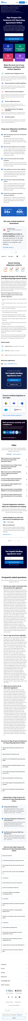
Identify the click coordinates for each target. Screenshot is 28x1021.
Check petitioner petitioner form (9, 927)
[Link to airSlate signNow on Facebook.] (8, 997)
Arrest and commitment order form (10, 887)
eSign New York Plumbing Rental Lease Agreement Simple (13, 759)
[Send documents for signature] (8, 48)
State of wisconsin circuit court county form (12, 882)
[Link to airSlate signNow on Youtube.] (19, 997)
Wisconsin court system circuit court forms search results (13, 917)
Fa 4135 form (5, 898)
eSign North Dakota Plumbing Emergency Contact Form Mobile (13, 766)
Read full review (6, 534)
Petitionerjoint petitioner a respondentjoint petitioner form (12, 910)
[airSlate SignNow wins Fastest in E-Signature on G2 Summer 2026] (22, 270)
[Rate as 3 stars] (10, 363)
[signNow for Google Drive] (6, 403)
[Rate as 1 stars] (8, 363)
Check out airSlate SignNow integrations (12, 415)
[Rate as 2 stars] (9, 363)
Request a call (14, 384)
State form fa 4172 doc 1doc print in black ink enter (12, 950)
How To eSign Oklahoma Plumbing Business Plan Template (13, 783)
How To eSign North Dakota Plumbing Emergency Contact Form (13, 772)
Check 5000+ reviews (7, 247)
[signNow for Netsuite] (18, 410)
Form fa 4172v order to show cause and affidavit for (13, 872)
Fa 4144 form (5, 922)
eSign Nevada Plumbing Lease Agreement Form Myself (13, 748)
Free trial (22, 2)
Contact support (16, 454)
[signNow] (4, 2)
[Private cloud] (8, 57)
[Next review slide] (16, 252)
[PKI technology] (20, 57)
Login (17, 2)
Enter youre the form (7, 855)
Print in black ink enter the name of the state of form (13, 866)
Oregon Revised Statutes (10, 806)
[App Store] (18, 990)
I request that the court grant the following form (13, 945)
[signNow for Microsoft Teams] (14, 403)
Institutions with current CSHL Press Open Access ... (13, 833)
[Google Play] (10, 990)
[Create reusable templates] (20, 48)
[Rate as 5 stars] (13, 363)
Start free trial (14, 380)
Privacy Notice (18, 1002)
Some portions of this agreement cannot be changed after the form (12, 933)
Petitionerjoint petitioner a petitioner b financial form (13, 904)
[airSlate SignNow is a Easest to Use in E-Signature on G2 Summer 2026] (11, 270)
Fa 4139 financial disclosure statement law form (13, 860)
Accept (14, 1018)
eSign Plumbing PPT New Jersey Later (10, 754)
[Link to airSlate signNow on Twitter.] (12, 997)
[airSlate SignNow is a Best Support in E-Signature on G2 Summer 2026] (17, 270)
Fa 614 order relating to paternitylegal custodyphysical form (11, 893)
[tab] (14, 460)
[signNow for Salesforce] (6, 410)
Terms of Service (9, 1002)
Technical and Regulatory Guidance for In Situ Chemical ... (14, 819)
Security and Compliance (14, 1005)
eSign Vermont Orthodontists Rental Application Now (13, 790)
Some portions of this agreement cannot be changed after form (12, 939)
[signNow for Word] (21, 403)
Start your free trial (14, 39)
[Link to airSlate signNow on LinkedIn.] (16, 997)
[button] (26, 2)
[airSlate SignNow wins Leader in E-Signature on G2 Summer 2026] (5, 270)
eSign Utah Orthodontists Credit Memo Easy (12, 778)
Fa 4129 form (5, 878)
